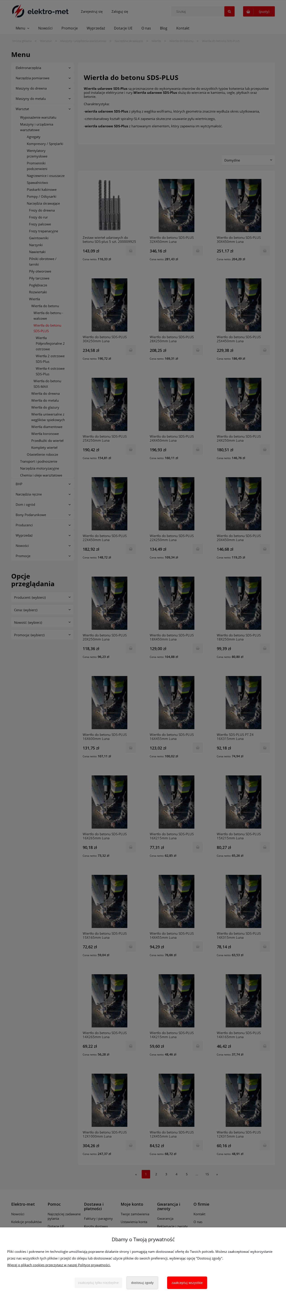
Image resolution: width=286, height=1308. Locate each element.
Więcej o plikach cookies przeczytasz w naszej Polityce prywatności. (59, 1265)
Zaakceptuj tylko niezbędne (98, 1283)
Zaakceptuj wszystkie (187, 1283)
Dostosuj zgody (142, 1283)
